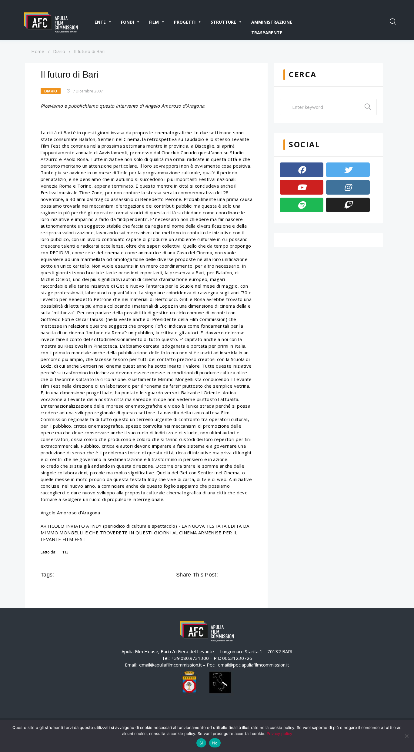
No (215, 742)
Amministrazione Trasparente (271, 23)
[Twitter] (348, 169)
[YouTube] (301, 187)
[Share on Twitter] (232, 575)
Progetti (184, 22)
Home (37, 51)
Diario (59, 51)
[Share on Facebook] (223, 575)
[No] (406, 736)
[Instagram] (348, 187)
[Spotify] (301, 205)
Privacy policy (279, 733)
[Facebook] (301, 169)
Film (154, 22)
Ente (100, 22)
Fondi (127, 22)
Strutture (223, 22)
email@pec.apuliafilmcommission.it (253, 665)
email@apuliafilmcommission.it (170, 665)
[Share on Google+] (240, 575)
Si (201, 742)
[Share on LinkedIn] (249, 575)
